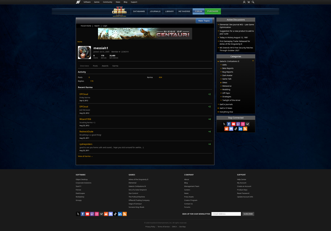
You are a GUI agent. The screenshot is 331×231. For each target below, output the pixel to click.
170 (91, 81)
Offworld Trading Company (139, 200)
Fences (78, 190)
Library (169, 11)
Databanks (139, 11)
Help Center (241, 179)
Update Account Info (245, 197)
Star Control (133, 193)
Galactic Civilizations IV (137, 186)
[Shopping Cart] (249, 2)
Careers (187, 190)
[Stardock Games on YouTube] (233, 124)
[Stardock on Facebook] (229, 124)
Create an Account (244, 186)
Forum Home (86, 26)
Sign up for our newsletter (196, 214)
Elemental (132, 183)
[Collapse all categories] (253, 60)
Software (87, 2)
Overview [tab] (84, 66)
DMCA (174, 227)
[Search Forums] (253, 2)
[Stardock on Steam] (247, 124)
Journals (155, 11)
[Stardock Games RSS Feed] (245, 128)
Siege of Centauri (135, 204)
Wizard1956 (85, 119)
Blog (125, 2)
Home (79, 41)
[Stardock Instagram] (242, 124)
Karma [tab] (115, 66)
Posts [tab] (95, 66)
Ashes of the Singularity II (138, 179)
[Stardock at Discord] (231, 128)
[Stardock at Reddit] (226, 128)
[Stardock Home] (78, 2)
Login (105, 26)
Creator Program (190, 200)
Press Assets (189, 197)
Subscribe (248, 214)
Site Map (182, 227)
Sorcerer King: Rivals (136, 207)
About (186, 179)
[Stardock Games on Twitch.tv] (238, 124)
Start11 (78, 186)
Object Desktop (82, 179)
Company (189, 174)
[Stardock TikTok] (236, 128)
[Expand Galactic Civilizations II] (218, 61)
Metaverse (184, 11)
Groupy (79, 200)
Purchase (212, 11)
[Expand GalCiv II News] (218, 108)
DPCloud (84, 94)
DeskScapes (80, 193)
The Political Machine (137, 197)
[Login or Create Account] (244, 2)
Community (107, 2)
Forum (198, 11)
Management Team (191, 186)
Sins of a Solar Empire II (137, 190)
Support (134, 2)
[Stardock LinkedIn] (240, 128)
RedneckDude (86, 131)
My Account (241, 183)
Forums (187, 207)
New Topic (204, 20)
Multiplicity (80, 197)
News (118, 2)
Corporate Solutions (83, 183)
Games (96, 2)
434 (160, 77)
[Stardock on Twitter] (224, 124)
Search (97, 26)
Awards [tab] (105, 66)
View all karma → (85, 156)
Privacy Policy (150, 227)
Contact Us (188, 204)
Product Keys (242, 190)
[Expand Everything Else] (218, 112)
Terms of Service (164, 227)
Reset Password (243, 193)
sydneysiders (86, 144)
